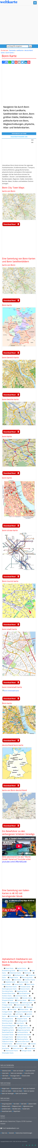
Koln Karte (17, 980)
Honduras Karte (16, 1078)
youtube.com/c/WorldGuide (14, 861)
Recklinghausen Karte (9, 989)
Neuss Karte (31, 1048)
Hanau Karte (18, 984)
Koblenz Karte (6, 996)
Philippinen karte (16, 1106)
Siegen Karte (13, 977)
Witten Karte (24, 1009)
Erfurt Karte (13, 1046)
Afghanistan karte (28, 1106)
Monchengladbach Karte (10, 998)
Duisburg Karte (27, 1003)
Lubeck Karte (6, 975)
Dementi (11, 1133)
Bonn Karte (20, 1023)
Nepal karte (17, 1111)
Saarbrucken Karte (23, 1041)
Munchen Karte (7, 1023)
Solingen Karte (26, 1051)
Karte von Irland (17, 1091)
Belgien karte (5, 1088)
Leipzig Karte (13, 1003)
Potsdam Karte (25, 987)
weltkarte (20, 50)
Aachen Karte (21, 968)
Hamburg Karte (22, 1021)
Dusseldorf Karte (7, 1035)
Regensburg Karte (24, 1030)
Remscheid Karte (7, 1032)
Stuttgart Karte (7, 1012)
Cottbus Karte (6, 1014)
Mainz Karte (30, 984)
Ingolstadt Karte (7, 1039)
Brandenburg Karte (8, 971)
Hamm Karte (6, 984)
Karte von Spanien (29, 1091)
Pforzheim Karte (7, 1019)
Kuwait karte (26, 1109)
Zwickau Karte (21, 1000)
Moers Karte (26, 1016)
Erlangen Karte (7, 1005)
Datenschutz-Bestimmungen (24, 1133)
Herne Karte (18, 1007)
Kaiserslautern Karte (23, 1005)
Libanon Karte (32, 1104)
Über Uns (4, 1133)
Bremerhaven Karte (8, 993)
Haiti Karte (5, 1076)
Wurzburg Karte (27, 977)
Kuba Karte (5, 1073)
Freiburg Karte (26, 1046)
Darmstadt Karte (24, 993)
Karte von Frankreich (29, 1088)
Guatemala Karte (30, 1071)
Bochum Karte (23, 982)
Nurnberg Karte (7, 991)
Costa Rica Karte (29, 1073)
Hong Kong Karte (7, 1104)
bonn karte (9, 53)
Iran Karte (16, 1104)
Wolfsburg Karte (7, 1021)
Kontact (2, 1116)
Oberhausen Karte (11, 1051)
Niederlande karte (16, 1088)
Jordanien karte (6, 1109)
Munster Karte (27, 998)
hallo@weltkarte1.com (12, 1128)
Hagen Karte (23, 1025)
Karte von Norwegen (8, 1093)
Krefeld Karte (13, 1016)
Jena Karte (5, 1048)
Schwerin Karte (7, 1044)
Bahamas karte (6, 1071)
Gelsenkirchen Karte (24, 1035)
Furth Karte (19, 1014)
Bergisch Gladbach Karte (24, 1012)
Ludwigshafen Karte (23, 1028)
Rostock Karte (25, 989)
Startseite (12, 50)
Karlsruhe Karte (18, 1048)
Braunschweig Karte (9, 1025)
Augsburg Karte (22, 991)
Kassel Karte (6, 1007)
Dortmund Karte (22, 1032)
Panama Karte (26, 1076)
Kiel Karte (27, 973)
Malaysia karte (6, 1106)
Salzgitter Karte (22, 1019)
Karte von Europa (5, 1083)
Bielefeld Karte (10, 982)
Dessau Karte (23, 971)
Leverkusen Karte (21, 996)
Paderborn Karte (7, 1041)
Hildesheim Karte (15, 973)
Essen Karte (9, 968)
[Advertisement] (19, 25)
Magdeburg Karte (8, 1030)
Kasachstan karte (7, 1111)
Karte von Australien (16, 1073)
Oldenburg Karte (22, 1039)
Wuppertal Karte (7, 1000)
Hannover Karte (21, 1044)
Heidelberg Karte (7, 1028)
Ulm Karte (12, 1009)
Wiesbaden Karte (7, 1053)
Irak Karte (24, 1104)
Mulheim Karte (19, 975)
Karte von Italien (6, 1091)
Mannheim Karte (11, 987)
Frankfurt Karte (29, 980)
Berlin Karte (6, 980)
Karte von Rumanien (21, 1093)
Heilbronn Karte (22, 1037)
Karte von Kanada (18, 1071)
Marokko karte (16, 1109)
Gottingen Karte (7, 1037)
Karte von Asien (4, 1098)
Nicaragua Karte (15, 1076)
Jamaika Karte (6, 1078)
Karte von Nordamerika (7, 1065)
